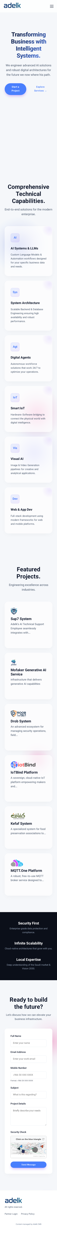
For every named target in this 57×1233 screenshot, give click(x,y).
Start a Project (16, 89)
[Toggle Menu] (51, 6)
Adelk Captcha (39, 1156)
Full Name (16, 1036)
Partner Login (11, 1214)
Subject (14, 1088)
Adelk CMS (37, 1224)
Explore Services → (40, 89)
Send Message (28, 1165)
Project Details (18, 1104)
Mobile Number (19, 1068)
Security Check (18, 1132)
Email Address (18, 1052)
